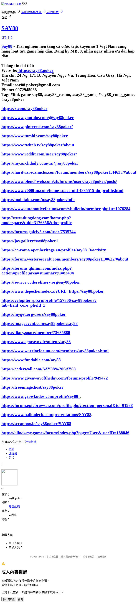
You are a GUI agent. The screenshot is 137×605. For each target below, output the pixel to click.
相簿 (11, 449)
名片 (11, 457)
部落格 (13, 453)
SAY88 (9, 28)
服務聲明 (102, 556)
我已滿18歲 (9, 599)
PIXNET (42, 556)
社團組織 (30, 441)
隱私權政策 (88, 556)
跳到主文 (7, 37)
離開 (20, 599)
